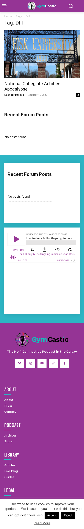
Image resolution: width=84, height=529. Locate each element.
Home (8, 16)
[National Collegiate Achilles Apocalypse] (42, 54)
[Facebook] (64, 363)
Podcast (10, 76)
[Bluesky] (19, 363)
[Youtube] (42, 363)
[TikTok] (53, 363)
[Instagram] (30, 363)
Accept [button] (52, 515)
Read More (42, 523)
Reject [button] (68, 515)
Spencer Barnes (14, 94)
